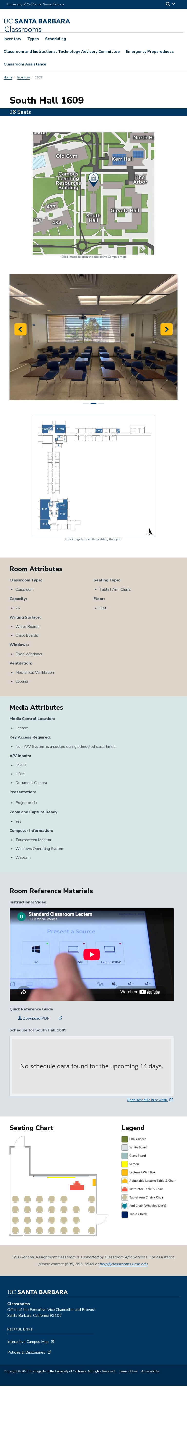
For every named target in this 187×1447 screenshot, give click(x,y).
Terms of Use (128, 1371)
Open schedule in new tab (147, 1100)
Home (8, 77)
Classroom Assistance (25, 64)
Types (33, 39)
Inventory (12, 39)
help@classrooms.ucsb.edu (124, 1264)
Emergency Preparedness (150, 51)
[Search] (171, 4)
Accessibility (150, 1371)
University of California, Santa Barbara (36, 4)
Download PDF (35, 1018)
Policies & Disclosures (26, 1352)
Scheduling (55, 39)
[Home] (56, 23)
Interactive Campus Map (28, 1341)
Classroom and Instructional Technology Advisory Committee (62, 51)
